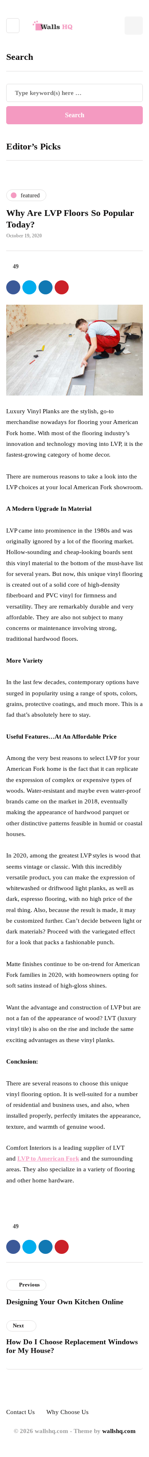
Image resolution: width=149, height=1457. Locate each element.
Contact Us (20, 1412)
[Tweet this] (29, 287)
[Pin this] (62, 287)
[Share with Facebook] (13, 287)
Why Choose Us (67, 1412)
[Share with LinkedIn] (45, 287)
